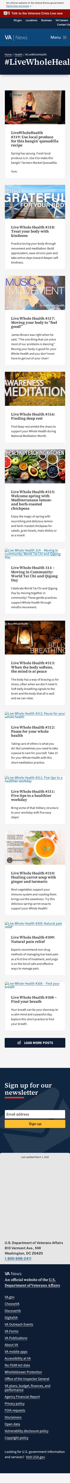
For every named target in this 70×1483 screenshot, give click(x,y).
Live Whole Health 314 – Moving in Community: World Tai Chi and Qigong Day (34, 574)
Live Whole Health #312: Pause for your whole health (33, 731)
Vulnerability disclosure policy (26, 1431)
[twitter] (14, 1234)
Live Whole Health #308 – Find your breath (34, 999)
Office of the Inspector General (27, 1378)
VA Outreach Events (19, 1324)
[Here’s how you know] (35, 4)
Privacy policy (14, 1403)
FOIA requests (15, 1410)
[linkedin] (44, 1234)
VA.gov (9, 1297)
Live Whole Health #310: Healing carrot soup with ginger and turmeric (33, 877)
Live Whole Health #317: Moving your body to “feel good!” (34, 322)
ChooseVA (12, 1303)
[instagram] (37, 1234)
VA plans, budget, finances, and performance (27, 1388)
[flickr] (52, 1234)
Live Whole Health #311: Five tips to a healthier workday (33, 795)
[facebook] (29, 1234)
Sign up (35, 1124)
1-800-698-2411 (18, 1258)
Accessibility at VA (18, 1358)
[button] (35, 13)
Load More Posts (38, 1042)
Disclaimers (13, 1417)
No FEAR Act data (17, 1365)
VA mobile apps (16, 1351)
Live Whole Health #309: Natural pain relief (33, 939)
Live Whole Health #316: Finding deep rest (33, 416)
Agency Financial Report (22, 1396)
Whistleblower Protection (23, 1372)
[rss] (22, 1234)
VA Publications (16, 1338)
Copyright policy (16, 1437)
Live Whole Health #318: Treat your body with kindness (33, 231)
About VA (11, 1344)
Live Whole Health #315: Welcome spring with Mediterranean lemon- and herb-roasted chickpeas (33, 500)
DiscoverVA (13, 1310)
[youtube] (6, 1234)
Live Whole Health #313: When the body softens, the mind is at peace (33, 667)
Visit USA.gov (35, 1457)
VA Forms (11, 1331)
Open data (12, 1424)
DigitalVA (11, 1317)
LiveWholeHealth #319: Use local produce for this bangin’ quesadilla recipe (35, 139)
